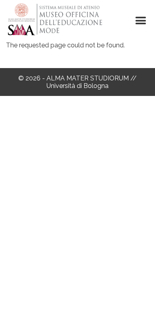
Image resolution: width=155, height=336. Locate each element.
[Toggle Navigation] (140, 20)
